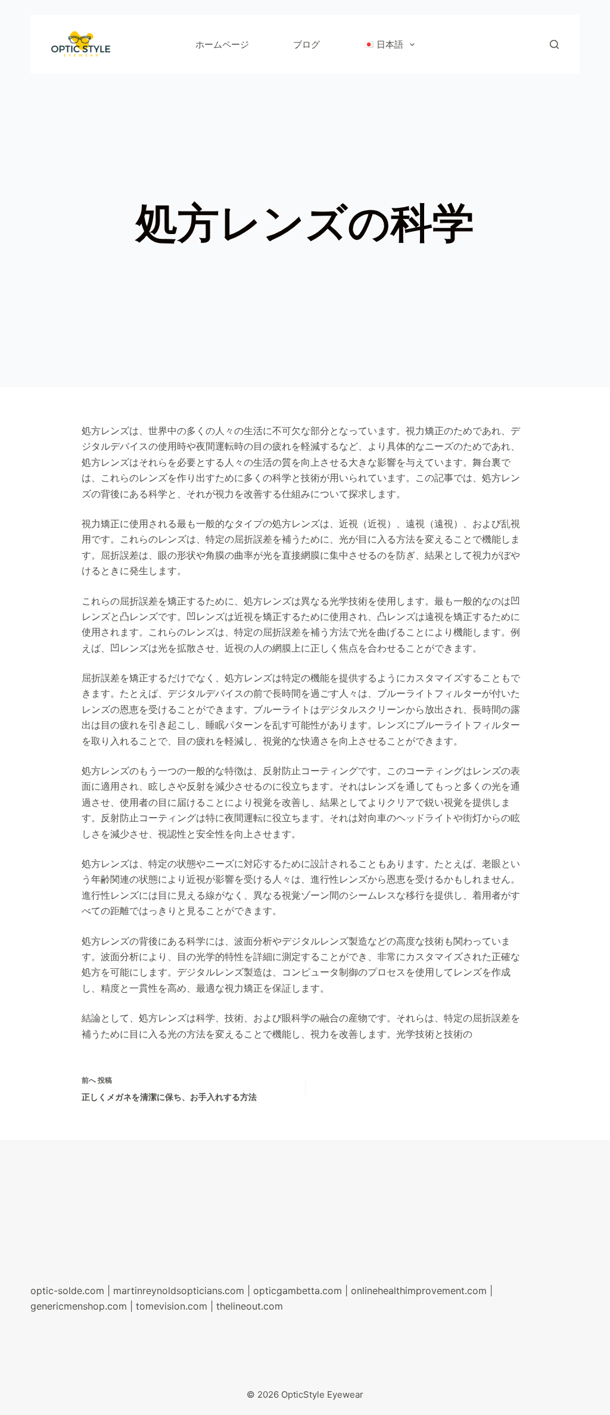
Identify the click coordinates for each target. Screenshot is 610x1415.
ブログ (306, 44)
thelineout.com (249, 1306)
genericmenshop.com (78, 1306)
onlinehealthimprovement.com (419, 1290)
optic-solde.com (67, 1290)
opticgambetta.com (297, 1290)
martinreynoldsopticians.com (178, 1290)
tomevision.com (171, 1306)
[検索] (554, 44)
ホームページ (222, 44)
